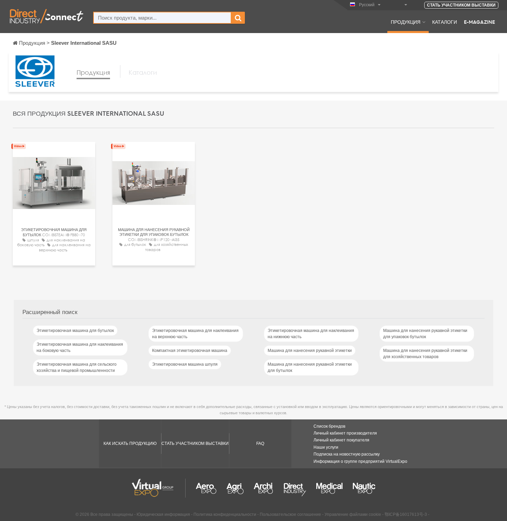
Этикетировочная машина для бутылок (75, 330)
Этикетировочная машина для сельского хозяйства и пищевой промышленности (77, 367)
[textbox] (162, 18)
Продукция (405, 22)
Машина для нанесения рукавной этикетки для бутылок (310, 367)
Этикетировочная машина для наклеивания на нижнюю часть (311, 333)
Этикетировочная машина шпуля (185, 364)
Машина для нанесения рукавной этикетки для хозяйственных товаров (425, 353)
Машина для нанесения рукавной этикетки (310, 350)
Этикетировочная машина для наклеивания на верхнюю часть (195, 333)
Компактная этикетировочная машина (189, 350)
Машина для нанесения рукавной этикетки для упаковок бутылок (425, 333)
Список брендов (329, 426)
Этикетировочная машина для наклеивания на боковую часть (80, 347)
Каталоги (444, 22)
